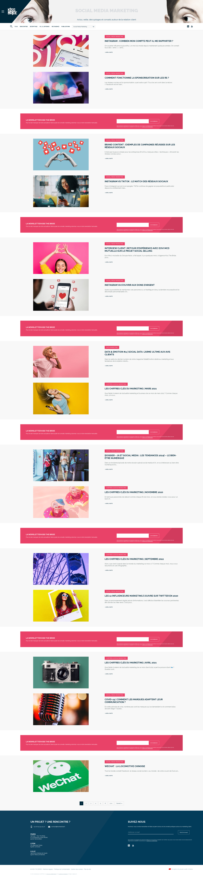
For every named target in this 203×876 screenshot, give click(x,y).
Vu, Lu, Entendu (44, 26)
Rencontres (24, 26)
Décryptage (33, 26)
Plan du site (87, 869)
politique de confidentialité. (147, 126)
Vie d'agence (55, 26)
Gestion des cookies (77, 869)
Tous (16, 26)
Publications (65, 26)
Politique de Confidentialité (62, 869)
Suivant (119, 803)
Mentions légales (48, 869)
